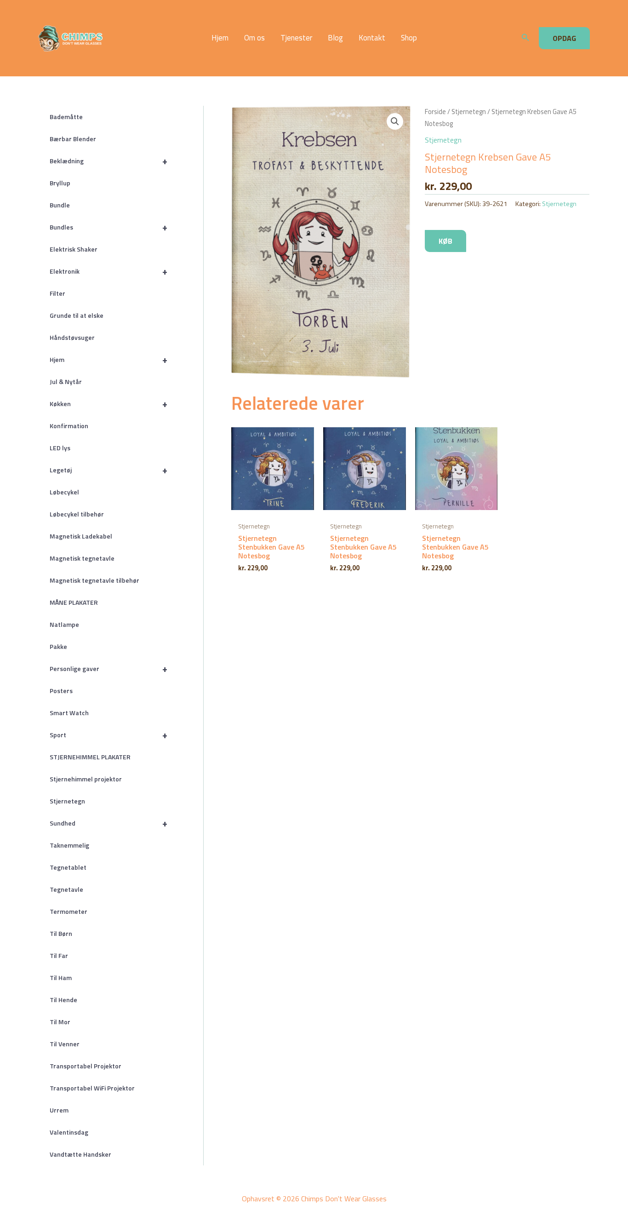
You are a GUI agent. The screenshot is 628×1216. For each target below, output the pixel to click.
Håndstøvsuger (72, 337)
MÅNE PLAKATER (74, 602)
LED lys (60, 448)
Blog (335, 38)
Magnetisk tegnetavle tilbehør (94, 580)
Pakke (58, 646)
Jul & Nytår (66, 381)
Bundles (108, 227)
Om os (254, 38)
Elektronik (108, 271)
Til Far (59, 955)
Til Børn (61, 933)
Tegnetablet (68, 867)
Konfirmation (69, 425)
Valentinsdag (69, 1132)
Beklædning (108, 161)
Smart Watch (69, 712)
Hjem (219, 38)
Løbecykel (64, 492)
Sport (108, 735)
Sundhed (108, 823)
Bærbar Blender (73, 138)
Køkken (108, 403)
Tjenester (296, 38)
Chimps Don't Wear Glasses (131, 38)
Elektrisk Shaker (73, 249)
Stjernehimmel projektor (86, 779)
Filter (57, 293)
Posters (61, 690)
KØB (445, 241)
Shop (409, 38)
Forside (435, 111)
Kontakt (372, 38)
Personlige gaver (108, 668)
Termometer (68, 911)
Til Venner (65, 1044)
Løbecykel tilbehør (77, 514)
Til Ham (61, 977)
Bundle (60, 205)
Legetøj (108, 470)
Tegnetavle (66, 889)
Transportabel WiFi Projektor (92, 1088)
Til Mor (60, 1022)
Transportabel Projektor (85, 1066)
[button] (525, 38)
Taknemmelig (69, 845)
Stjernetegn (67, 801)
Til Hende (63, 999)
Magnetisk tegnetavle (82, 558)
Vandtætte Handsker (80, 1154)
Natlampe (64, 624)
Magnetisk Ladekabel (81, 536)
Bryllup (60, 183)
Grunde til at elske (76, 315)
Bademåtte (66, 116)
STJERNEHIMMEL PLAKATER (90, 757)
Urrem (59, 1110)
